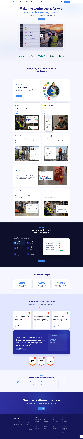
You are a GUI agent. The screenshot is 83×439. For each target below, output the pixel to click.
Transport (36, 426)
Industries (27, 1)
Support (42, 1)
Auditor (28, 431)
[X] (19, 424)
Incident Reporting (29, 429)
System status (55, 421)
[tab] (19, 242)
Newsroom (55, 428)
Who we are (46, 419)
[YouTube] (21, 424)
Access (28, 424)
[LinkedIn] (14, 424)
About (38, 1)
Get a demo (67, 1)
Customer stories (56, 424)
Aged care (37, 423)
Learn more (25, 96)
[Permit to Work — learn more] (44, 91)
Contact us (46, 426)
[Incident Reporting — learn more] (49, 98)
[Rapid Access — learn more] (44, 88)
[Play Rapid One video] (41, 36)
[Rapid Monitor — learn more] (45, 94)
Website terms (64, 424)
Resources (33, 1)
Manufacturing (37, 424)
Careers (45, 424)
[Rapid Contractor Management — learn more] (47, 83)
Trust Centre (46, 423)
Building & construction (39, 419)
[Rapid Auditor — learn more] (46, 96)
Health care (37, 428)
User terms (64, 426)
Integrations (46, 421)
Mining (36, 431)
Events (54, 426)
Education (37, 421)
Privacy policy (64, 419)
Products (21, 1)
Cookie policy (64, 421)
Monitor (28, 427)
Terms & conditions (65, 423)
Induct (28, 422)
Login (61, 1)
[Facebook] (16, 424)
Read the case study (53, 348)
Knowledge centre (56, 423)
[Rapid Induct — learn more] (45, 85)
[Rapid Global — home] (15, 1)
